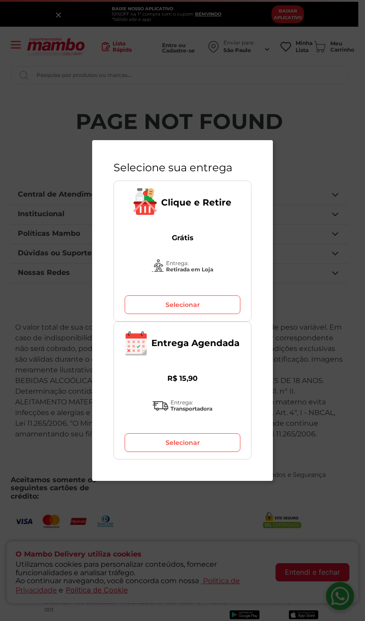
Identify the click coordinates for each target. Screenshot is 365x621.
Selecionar (183, 305)
